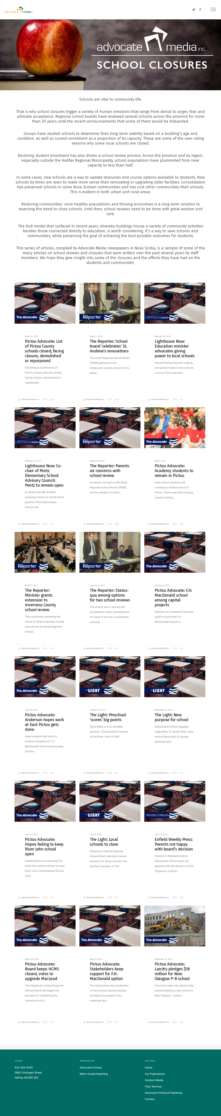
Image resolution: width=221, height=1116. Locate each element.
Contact (150, 1099)
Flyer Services (153, 1086)
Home (148, 1067)
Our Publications (155, 1073)
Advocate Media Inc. (30, 399)
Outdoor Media (154, 1080)
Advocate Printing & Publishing (163, 1092)
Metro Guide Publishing (94, 1073)
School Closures (27, 288)
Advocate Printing (90, 1067)
